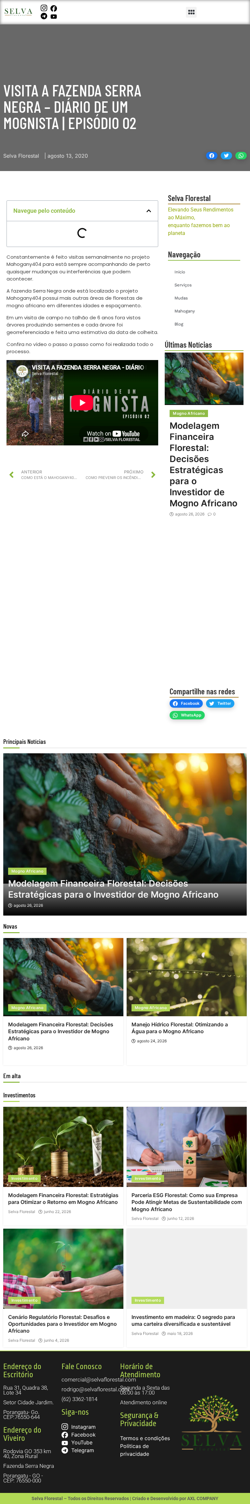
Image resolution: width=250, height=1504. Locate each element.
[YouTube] (54, 16)
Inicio (179, 271)
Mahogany (184, 311)
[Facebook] (54, 8)
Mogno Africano (189, 413)
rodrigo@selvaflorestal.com (95, 1389)
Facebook (190, 703)
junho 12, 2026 (180, 1219)
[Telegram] (45, 16)
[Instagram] (45, 8)
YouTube (81, 1442)
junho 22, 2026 (57, 1212)
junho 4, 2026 (56, 1340)
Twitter (224, 703)
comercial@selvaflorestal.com (99, 1379)
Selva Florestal (21, 1212)
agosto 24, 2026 (152, 1041)
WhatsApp (191, 715)
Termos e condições (145, 1438)
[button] (191, 12)
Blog (178, 324)
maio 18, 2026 (180, 1334)
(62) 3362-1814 (79, 1399)
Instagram (83, 1427)
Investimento (24, 1178)
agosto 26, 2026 (189, 514)
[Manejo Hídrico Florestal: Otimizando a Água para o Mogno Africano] (187, 977)
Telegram (82, 1450)
